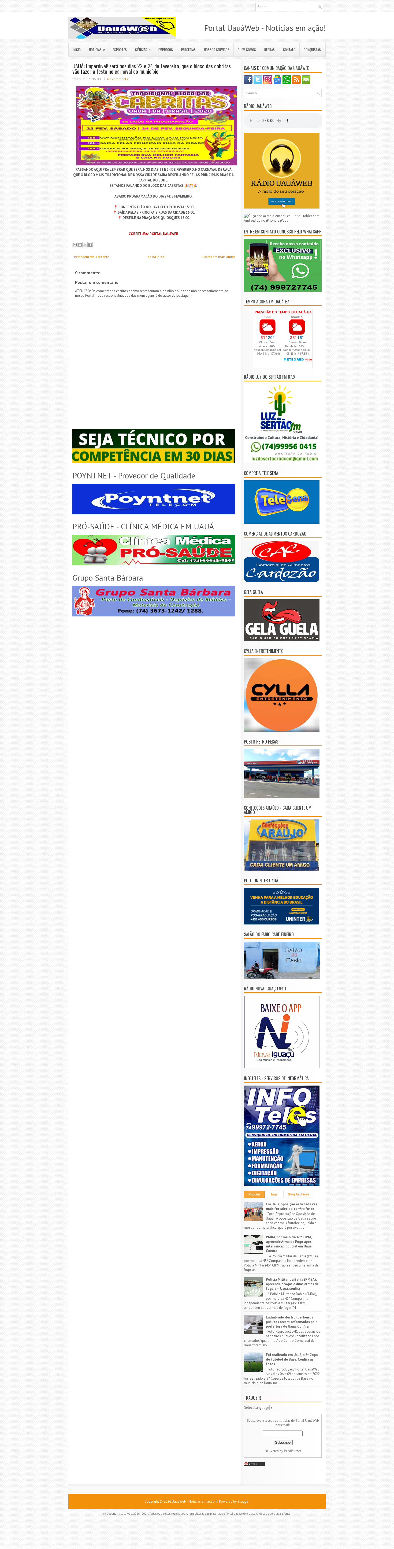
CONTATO (289, 49)
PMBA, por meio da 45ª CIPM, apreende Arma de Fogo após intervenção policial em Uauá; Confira (289, 1244)
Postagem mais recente (91, 257)
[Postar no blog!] (80, 244)
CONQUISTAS (312, 49)
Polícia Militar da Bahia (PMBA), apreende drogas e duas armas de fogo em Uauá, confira (292, 1284)
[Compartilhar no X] (85, 244)
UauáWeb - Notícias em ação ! (194, 1501)
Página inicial (156, 257)
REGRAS (269, 49)
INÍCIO (77, 49)
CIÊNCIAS (143, 49)
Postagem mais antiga (219, 257)
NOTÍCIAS (97, 49)
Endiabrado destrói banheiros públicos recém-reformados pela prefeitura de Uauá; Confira (291, 1322)
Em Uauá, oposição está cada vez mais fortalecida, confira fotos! (291, 1206)
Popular (254, 1194)
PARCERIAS (188, 49)
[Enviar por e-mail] (74, 244)
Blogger (243, 1501)
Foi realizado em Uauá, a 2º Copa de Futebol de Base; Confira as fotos (292, 1359)
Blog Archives (299, 1194)
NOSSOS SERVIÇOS (216, 49)
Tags (274, 1194)
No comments (117, 79)
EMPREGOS (165, 49)
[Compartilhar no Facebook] (90, 244)
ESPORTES (120, 49)
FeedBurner (292, 1451)
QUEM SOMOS (247, 49)
